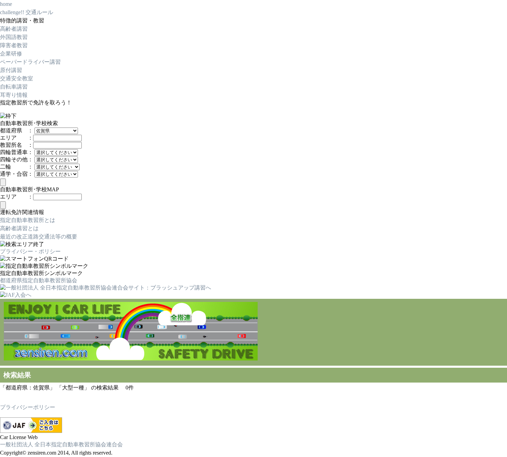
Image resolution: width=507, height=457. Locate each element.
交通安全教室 (16, 78)
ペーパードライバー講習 (30, 62)
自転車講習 (14, 87)
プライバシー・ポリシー (30, 251)
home (6, 4)
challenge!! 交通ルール (26, 12)
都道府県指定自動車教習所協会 (38, 280)
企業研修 (11, 54)
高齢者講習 (14, 29)
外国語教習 (14, 37)
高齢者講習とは (19, 228)
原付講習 (11, 70)
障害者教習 (14, 45)
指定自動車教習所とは (27, 220)
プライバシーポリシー (27, 407)
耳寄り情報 (14, 95)
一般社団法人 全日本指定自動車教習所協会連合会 (61, 444)
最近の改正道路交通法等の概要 (38, 237)
